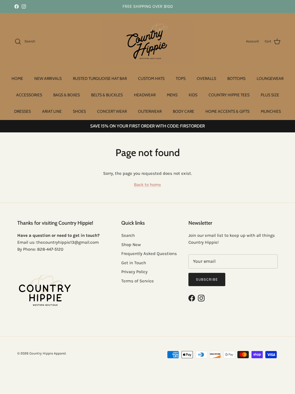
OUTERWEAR (150, 111)
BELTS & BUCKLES (107, 94)
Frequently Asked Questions (149, 253)
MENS (172, 94)
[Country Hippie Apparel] (147, 41)
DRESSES (22, 111)
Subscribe (207, 279)
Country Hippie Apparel (47, 353)
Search (128, 235)
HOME (17, 78)
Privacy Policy (134, 271)
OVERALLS (206, 78)
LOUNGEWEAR (270, 78)
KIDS (193, 94)
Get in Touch (133, 262)
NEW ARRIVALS (48, 78)
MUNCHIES (271, 111)
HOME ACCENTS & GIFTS (227, 111)
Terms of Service (137, 281)
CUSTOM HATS (151, 78)
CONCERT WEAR (112, 111)
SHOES (79, 111)
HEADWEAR (145, 94)
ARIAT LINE (52, 111)
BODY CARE (183, 111)
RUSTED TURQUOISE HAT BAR (100, 78)
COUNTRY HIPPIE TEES (229, 94)
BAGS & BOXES (66, 94)
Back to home (147, 184)
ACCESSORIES (29, 94)
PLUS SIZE (270, 94)
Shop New (131, 244)
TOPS (181, 78)
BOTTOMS (236, 78)
